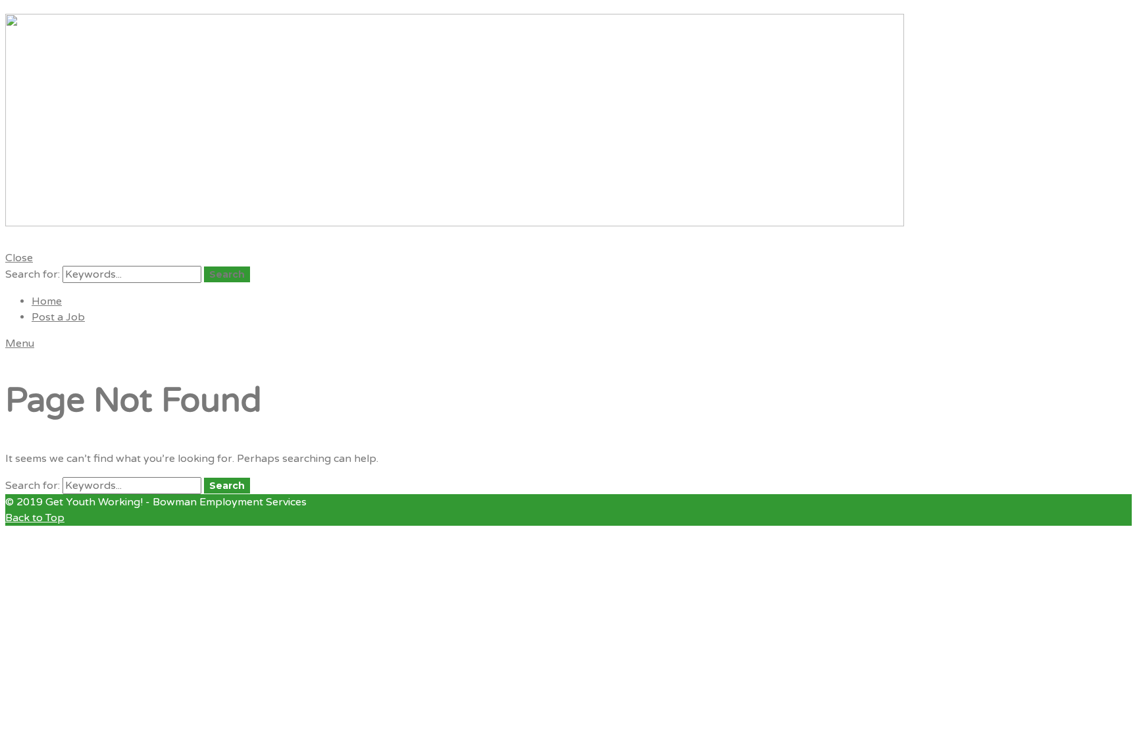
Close (19, 258)
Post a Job (58, 317)
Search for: (32, 274)
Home (47, 301)
